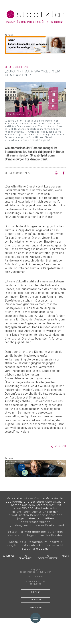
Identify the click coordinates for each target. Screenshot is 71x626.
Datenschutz (35, 608)
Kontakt (35, 592)
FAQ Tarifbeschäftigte (48, 557)
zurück (60, 446)
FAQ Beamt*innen (25, 557)
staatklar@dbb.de (35, 548)
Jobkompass (8, 556)
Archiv (65, 556)
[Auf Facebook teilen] (63, 173)
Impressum (35, 600)
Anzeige (9, 35)
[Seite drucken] (57, 173)
